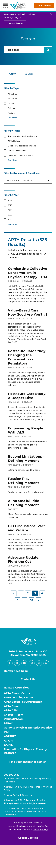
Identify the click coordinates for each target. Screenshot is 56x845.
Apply (12, 73)
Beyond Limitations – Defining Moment (26, 459)
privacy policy (40, 829)
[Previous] (14, 593)
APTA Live (12, 94)
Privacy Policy (11, 795)
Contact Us (28, 679)
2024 (10, 210)
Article (11, 103)
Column (11, 108)
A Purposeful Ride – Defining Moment (25, 503)
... (24, 600)
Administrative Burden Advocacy (22, 136)
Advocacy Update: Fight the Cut (23, 560)
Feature (11, 113)
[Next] (38, 600)
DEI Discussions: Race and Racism (27, 528)
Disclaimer (28, 795)
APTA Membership (30, 787)
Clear (30, 74)
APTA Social (13, 98)
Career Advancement (17, 150)
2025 (10, 205)
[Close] (51, 14)
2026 (10, 200)
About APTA (10, 787)
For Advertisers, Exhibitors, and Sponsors (26, 778)
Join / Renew (44, 5)
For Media (9, 782)
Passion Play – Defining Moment (23, 481)
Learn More (15, 23)
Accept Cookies (28, 837)
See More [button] (12, 117)
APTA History (14, 141)
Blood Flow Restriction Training (22, 145)
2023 (10, 214)
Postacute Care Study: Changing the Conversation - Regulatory (27, 357)
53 (31, 600)
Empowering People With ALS (25, 430)
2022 (10, 219)
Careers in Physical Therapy (20, 155)
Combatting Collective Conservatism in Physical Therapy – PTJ (27, 273)
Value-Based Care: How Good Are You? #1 (27, 312)
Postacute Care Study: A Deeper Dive (27, 396)
